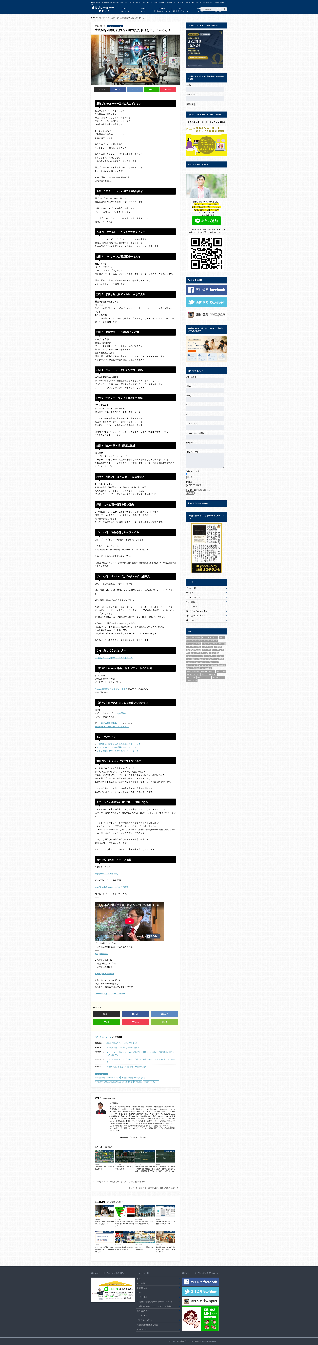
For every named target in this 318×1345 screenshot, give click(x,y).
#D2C (204, 638)
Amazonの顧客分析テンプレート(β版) (111, 689)
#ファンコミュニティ (210, 644)
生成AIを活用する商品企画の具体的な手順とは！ (118, 744)
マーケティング (204, 665)
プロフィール (125, 9)
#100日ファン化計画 (193, 638)
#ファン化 (222, 644)
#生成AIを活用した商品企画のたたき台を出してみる (114, 1082)
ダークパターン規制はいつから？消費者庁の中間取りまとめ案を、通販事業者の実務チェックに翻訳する (141, 1053)
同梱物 (188, 668)
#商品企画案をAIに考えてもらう (134, 1078)
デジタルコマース (104, 1037)
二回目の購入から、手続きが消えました (122, 1043)
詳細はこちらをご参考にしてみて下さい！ (114, 657)
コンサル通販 (214, 653)
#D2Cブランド (213, 638)
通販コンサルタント (152, 1082)
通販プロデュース (219, 677)
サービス (143, 9)
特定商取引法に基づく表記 (147, 1325)
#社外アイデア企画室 (193, 650)
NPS (213, 650)
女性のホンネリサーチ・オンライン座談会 (155, 1306)
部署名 (188, 386)
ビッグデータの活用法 (215, 659)
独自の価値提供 (206, 668)
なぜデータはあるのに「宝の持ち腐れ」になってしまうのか (152, 1188)
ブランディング (213, 662)
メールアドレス (192, 95)
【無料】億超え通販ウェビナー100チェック (156, 1302)
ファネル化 (190, 662)
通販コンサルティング (209, 674)
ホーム (139, 1279)
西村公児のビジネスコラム (162, 9)
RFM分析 (220, 650)
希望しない (190, 482)
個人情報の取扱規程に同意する (198, 490)
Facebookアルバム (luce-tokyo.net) (110, 993)
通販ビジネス (190, 677)
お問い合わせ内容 (192, 452)
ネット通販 (190, 602)
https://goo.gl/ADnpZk (104, 973)
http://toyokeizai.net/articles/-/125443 (111, 887)
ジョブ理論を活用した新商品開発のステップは (118, 750)
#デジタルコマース (210, 641)
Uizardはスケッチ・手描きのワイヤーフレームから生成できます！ (121, 1182)
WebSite (125, 1137)
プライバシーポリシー (145, 1320)
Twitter (135, 1137)
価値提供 (222, 665)
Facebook (145, 1137)
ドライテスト (218, 656)
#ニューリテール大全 (193, 644)
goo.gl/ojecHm (101, 953)
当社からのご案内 (192, 471)
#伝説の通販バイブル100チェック (108, 1078)
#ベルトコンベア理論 (193, 647)
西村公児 (113, 1102)
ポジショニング (191, 665)
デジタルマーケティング (194, 656)
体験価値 (214, 665)
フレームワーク (201, 662)
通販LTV (212, 671)
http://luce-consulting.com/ (106, 873)
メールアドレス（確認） (195, 433)
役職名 (188, 396)
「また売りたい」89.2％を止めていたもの (122, 1047)
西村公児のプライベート (180, 9)
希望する (189, 477)
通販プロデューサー (204, 677)
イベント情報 (199, 9)
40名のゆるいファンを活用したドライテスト (117, 747)
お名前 (188, 85)
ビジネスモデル (201, 659)
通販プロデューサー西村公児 (191, 1341)
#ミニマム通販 (207, 647)
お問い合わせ (218, 9)
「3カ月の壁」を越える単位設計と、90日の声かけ (126, 1067)
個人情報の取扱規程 (193, 485)
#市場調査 (217, 647)
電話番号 (189, 443)
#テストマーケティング (194, 641)
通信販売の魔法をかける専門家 (196, 671)
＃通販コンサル (191, 680)
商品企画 (139, 1082)
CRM (204, 650)
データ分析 (208, 656)
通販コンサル (191, 620)
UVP (187, 653)
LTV (209, 650)
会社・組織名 (191, 377)
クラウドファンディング (199, 653)
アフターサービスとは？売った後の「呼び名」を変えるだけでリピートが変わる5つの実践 (140, 1060)
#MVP (222, 638)
